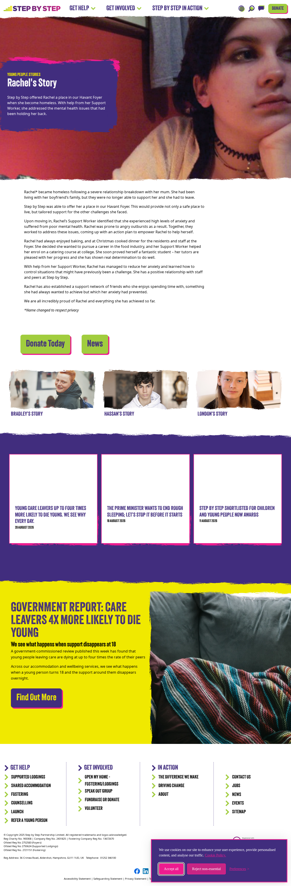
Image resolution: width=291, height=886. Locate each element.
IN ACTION (168, 768)
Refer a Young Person (29, 820)
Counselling (22, 803)
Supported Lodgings (28, 777)
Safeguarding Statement (107, 878)
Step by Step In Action (177, 8)
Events (238, 803)
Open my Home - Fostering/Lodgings (101, 781)
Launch (17, 812)
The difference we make (178, 777)
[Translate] (241, 8)
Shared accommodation (31, 785)
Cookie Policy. (215, 855)
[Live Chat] (261, 8)
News (95, 344)
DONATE (278, 8)
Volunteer (94, 808)
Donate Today (45, 344)
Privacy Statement (135, 878)
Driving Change (171, 785)
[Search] (251, 8)
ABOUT (163, 794)
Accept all (171, 869)
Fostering (19, 794)
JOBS (236, 785)
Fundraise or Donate (102, 800)
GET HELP (20, 768)
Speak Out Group (98, 791)
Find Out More (39, 698)
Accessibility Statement (77, 878)
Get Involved (120, 8)
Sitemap (239, 812)
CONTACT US (241, 777)
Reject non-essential (206, 869)
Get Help (79, 8)
